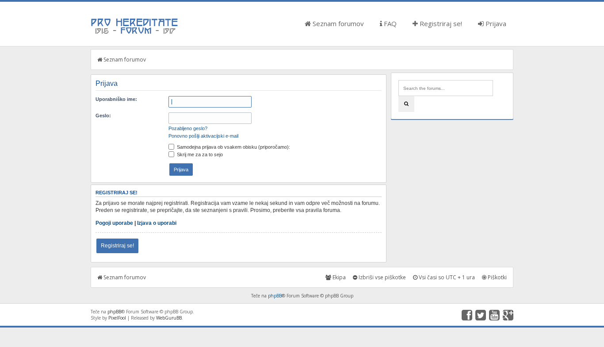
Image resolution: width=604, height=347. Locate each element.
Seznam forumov (337, 23)
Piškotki (496, 277)
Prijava (495, 23)
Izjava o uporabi (156, 223)
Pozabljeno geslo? (187, 128)
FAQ (389, 23)
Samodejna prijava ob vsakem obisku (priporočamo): (233, 147)
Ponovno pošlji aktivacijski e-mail (203, 136)
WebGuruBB (169, 318)
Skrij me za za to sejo (199, 154)
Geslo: (103, 115)
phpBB (275, 296)
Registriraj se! (440, 23)
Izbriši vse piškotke (381, 277)
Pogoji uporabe (114, 223)
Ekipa (338, 277)
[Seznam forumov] (135, 33)
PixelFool (117, 318)
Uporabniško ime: (116, 99)
